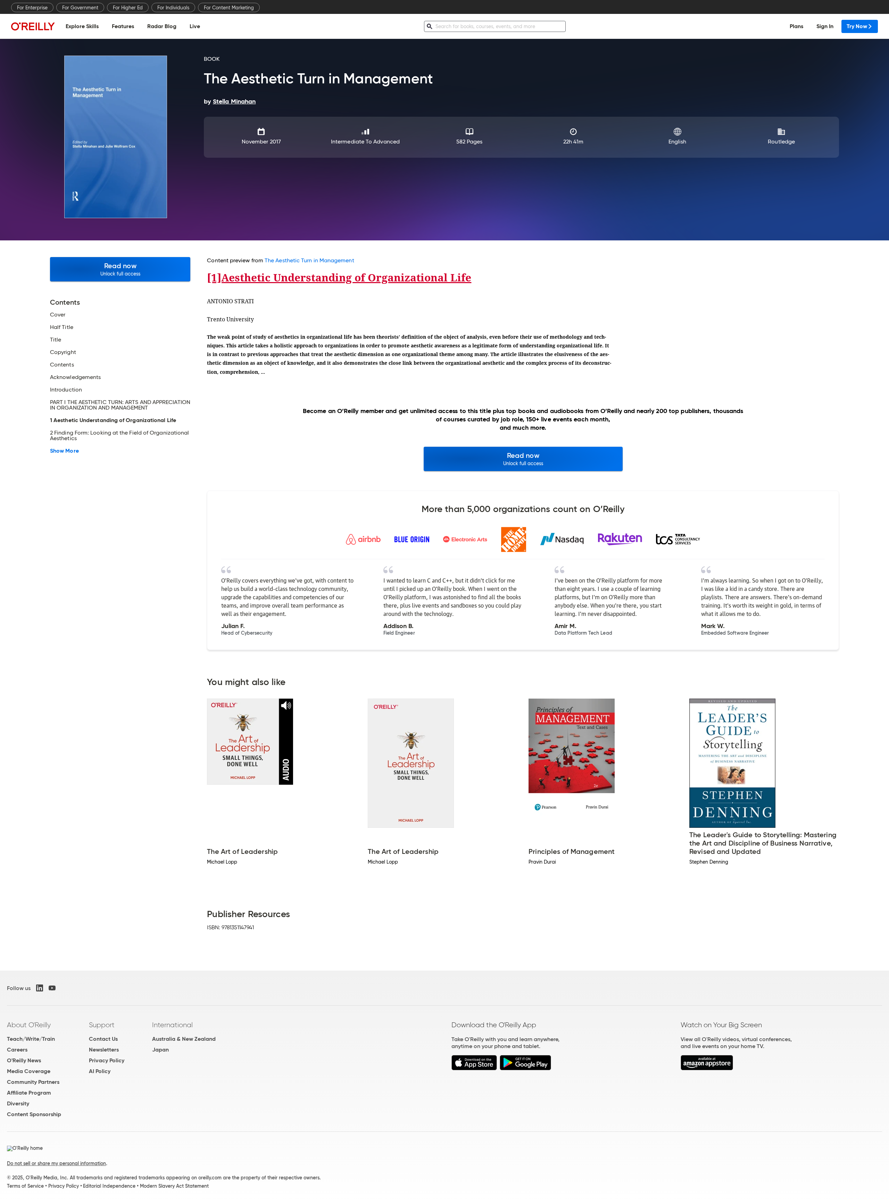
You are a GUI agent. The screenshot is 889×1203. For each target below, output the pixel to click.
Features (123, 26)
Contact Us (103, 1039)
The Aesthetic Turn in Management (309, 260)
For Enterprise (32, 8)
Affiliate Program (29, 1092)
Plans (796, 26)
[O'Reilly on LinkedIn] (39, 987)
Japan (160, 1049)
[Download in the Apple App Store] (474, 1068)
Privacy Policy (106, 1060)
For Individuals (173, 8)
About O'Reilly (29, 1025)
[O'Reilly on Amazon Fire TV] (707, 1068)
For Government (80, 8)
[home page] (33, 26)
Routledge (781, 141)
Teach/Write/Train (31, 1039)
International (172, 1025)
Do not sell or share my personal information (56, 1163)
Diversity (18, 1103)
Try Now (857, 26)
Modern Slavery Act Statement (174, 1186)
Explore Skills (82, 26)
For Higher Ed (128, 8)
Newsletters (104, 1049)
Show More (64, 451)
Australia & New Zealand (184, 1039)
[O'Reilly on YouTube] (52, 987)
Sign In (824, 26)
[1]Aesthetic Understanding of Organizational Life (339, 277)
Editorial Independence (109, 1186)
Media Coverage (28, 1071)
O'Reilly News (24, 1060)
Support (102, 1025)
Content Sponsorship (34, 1114)
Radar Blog (161, 26)
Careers (17, 1049)
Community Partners (33, 1082)
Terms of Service (25, 1186)
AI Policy (99, 1071)
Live (195, 26)
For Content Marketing (229, 8)
